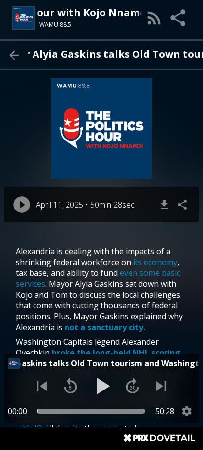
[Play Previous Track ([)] (42, 386)
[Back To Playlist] (14, 55)
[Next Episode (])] (161, 386)
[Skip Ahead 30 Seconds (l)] (132, 386)
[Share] (179, 17)
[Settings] (186, 411)
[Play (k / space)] (101, 386)
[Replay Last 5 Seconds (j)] (70, 386)
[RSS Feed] (154, 17)
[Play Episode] (22, 204)
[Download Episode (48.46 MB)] (164, 204)
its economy (155, 262)
